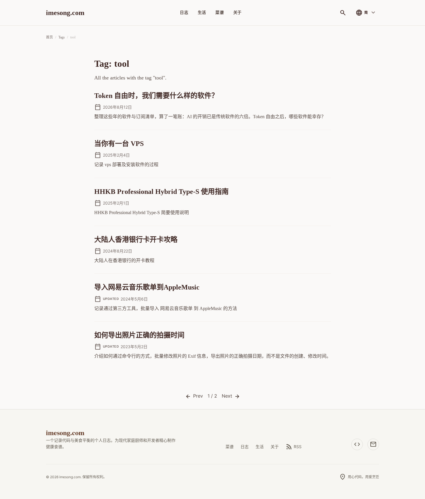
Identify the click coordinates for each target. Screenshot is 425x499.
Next (228, 396)
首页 (49, 37)
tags (61, 37)
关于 (237, 12)
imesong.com (65, 12)
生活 (202, 12)
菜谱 (219, 12)
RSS (294, 446)
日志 (184, 12)
